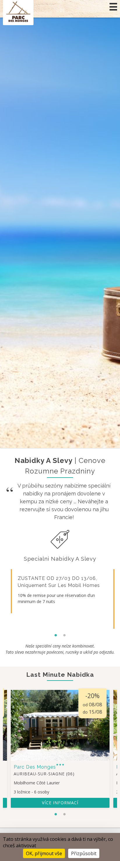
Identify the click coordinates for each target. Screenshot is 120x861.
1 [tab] (56, 634)
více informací (60, 802)
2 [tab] (64, 634)
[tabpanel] (60, 591)
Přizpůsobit (83, 853)
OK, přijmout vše (44, 853)
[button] (113, 7)
